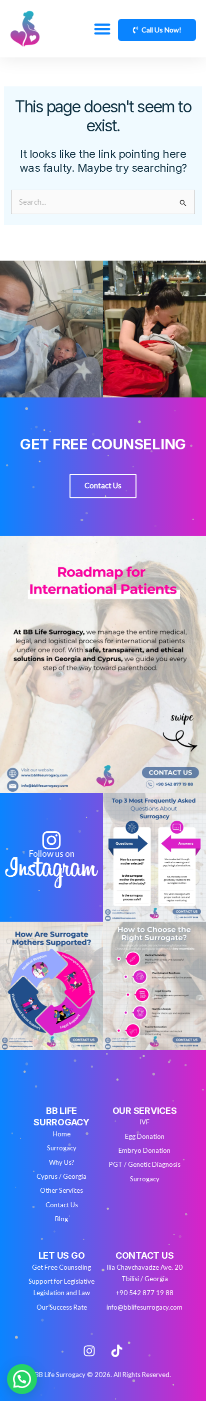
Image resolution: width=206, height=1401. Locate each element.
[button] (102, 28)
